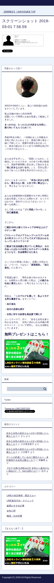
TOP (19, 12)
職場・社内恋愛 (14, 516)
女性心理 (11, 511)
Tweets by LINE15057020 (17, 408)
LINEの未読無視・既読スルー (21, 495)
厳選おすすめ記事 (15, 506)
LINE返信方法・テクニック (20, 500)
